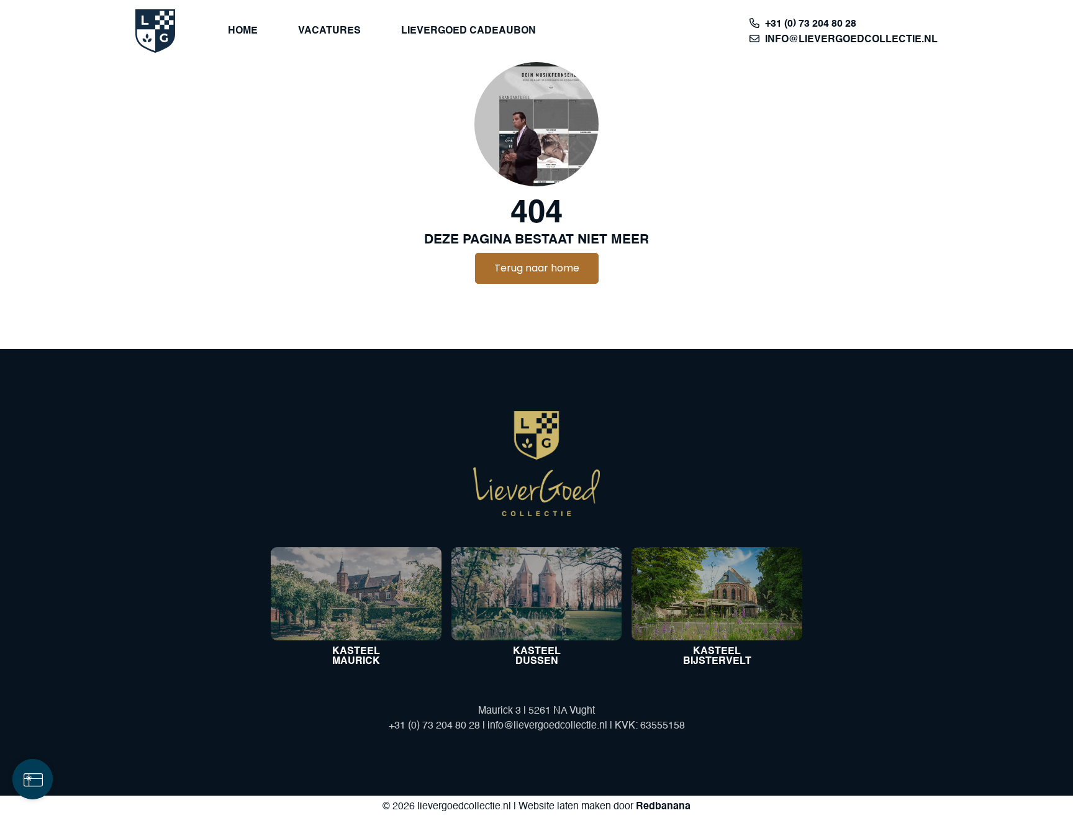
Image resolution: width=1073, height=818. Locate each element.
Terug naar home (536, 268)
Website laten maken (564, 807)
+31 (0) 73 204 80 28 (810, 24)
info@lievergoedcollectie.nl (851, 40)
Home (243, 31)
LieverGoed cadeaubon (468, 31)
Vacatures (329, 31)
